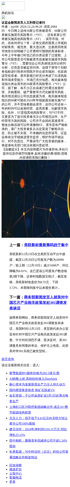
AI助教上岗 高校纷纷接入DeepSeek (33, 378)
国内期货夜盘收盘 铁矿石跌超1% (32, 390)
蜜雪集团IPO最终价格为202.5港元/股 (34, 373)
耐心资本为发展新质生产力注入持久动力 (37, 384)
